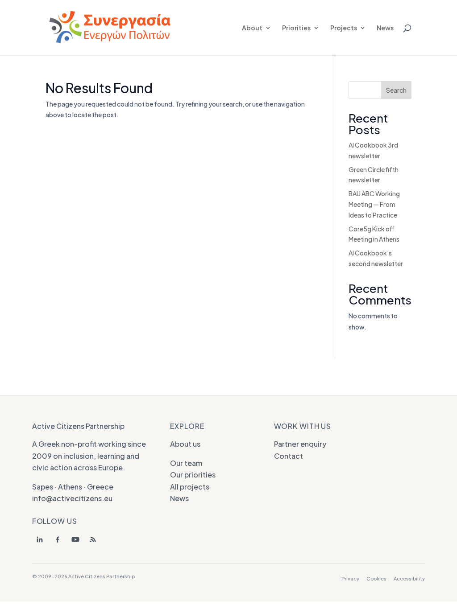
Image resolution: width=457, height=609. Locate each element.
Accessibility (409, 578)
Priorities (296, 28)
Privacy (350, 578)
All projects (189, 486)
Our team (186, 463)
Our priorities (193, 474)
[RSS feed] (93, 539)
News (385, 28)
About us (185, 444)
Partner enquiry (300, 444)
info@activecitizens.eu (72, 498)
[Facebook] (57, 539)
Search (396, 90)
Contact (288, 456)
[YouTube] (75, 539)
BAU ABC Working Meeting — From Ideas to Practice (374, 204)
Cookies (376, 578)
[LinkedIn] (39, 539)
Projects (343, 28)
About (252, 28)
